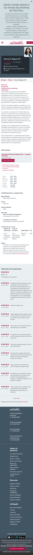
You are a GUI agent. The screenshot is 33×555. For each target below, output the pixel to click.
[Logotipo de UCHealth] (14, 409)
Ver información (8, 160)
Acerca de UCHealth (15, 507)
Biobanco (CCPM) (15, 522)
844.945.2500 (16, 440)
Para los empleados (15, 495)
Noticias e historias (15, 499)
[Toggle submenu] (2, 42)
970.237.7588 (7, 158)
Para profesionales (15, 497)
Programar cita (14, 456)
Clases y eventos (14, 486)
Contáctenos (13, 524)
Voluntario (13, 512)
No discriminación (15, 519)
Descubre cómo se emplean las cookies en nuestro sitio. (16, 546)
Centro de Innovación (16, 517)
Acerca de (4, 84)
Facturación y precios (16, 471)
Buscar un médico (15, 458)
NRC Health (24, 401)
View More (16, 398)
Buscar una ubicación (16, 461)
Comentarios (4, 90)
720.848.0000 (16, 417)
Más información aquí (22, 253)
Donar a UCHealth (15, 514)
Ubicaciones (4, 86)
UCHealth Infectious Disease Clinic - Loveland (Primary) (16, 155)
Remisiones (13, 488)
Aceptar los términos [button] (17, 549)
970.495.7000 (15, 424)
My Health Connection (16, 454)
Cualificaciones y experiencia (9, 88)
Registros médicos (15, 483)
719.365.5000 (15, 431)
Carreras (12, 510)
